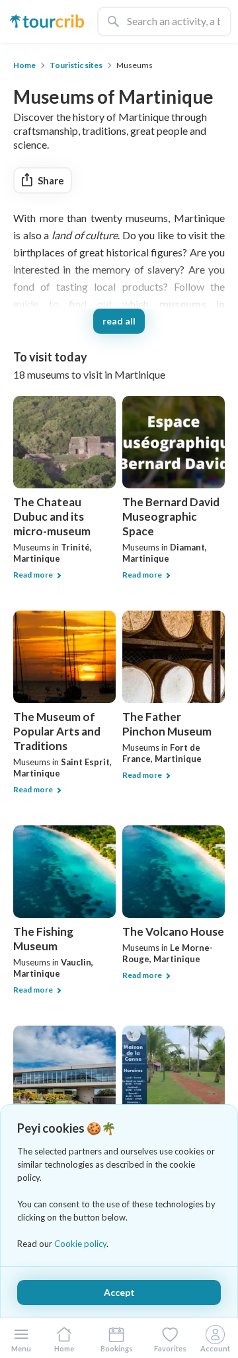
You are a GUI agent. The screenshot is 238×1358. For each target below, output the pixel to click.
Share (51, 180)
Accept (119, 1292)
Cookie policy (80, 1243)
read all (119, 320)
